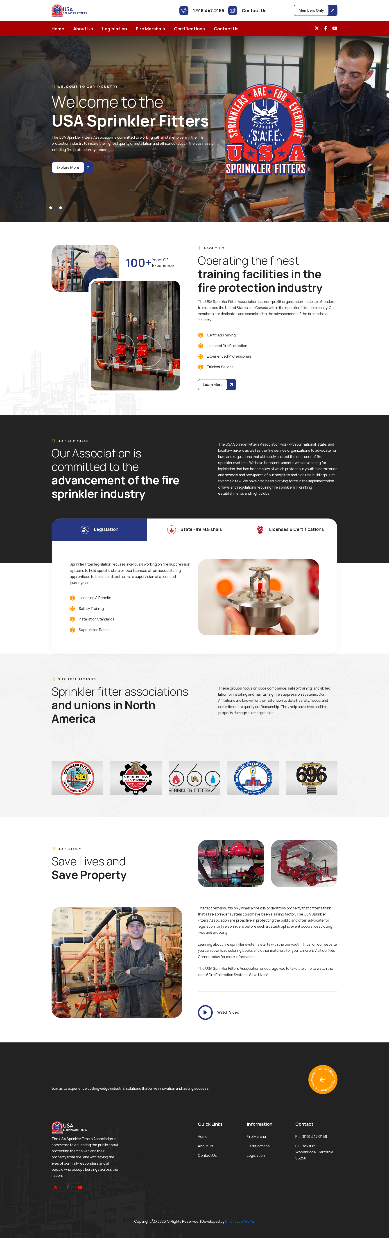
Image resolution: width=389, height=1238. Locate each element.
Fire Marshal (257, 1136)
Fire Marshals (150, 29)
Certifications (189, 29)
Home (58, 29)
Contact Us (226, 29)
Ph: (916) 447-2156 (311, 1136)
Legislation (114, 29)
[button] (50, 207)
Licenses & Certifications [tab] (296, 529)
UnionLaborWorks (240, 1221)
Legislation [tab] (106, 529)
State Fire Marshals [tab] (201, 529)
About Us (83, 29)
